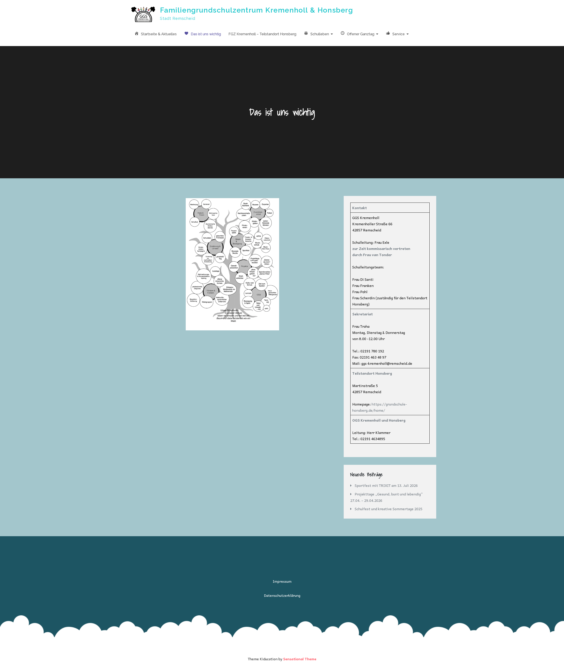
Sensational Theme (299, 659)
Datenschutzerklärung (282, 595)
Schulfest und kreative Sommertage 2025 (388, 509)
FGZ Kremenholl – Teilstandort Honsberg (262, 34)
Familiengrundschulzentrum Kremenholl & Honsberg (256, 10)
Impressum (282, 581)
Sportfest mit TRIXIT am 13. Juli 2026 (386, 485)
